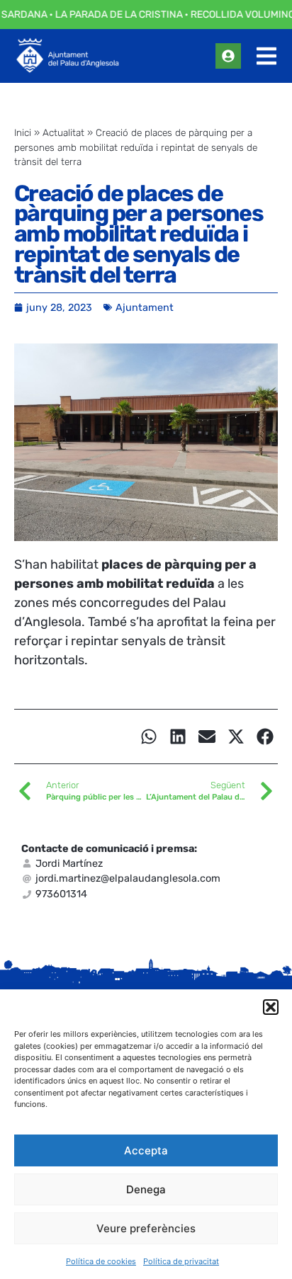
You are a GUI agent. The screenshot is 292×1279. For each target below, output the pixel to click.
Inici (22, 132)
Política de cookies (101, 1261)
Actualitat (63, 132)
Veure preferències (146, 1228)
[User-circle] (228, 56)
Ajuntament (145, 308)
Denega (146, 1189)
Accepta (146, 1150)
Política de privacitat (181, 1261)
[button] (271, 1007)
